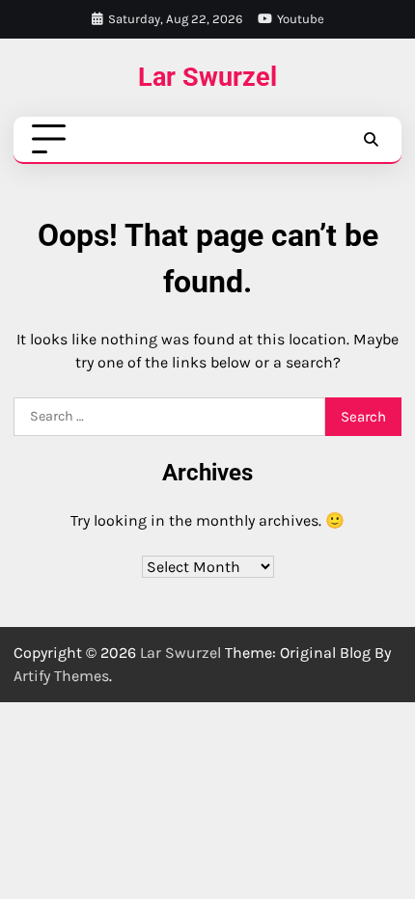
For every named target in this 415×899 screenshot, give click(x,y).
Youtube (300, 19)
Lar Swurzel (207, 77)
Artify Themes (61, 676)
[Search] (370, 140)
